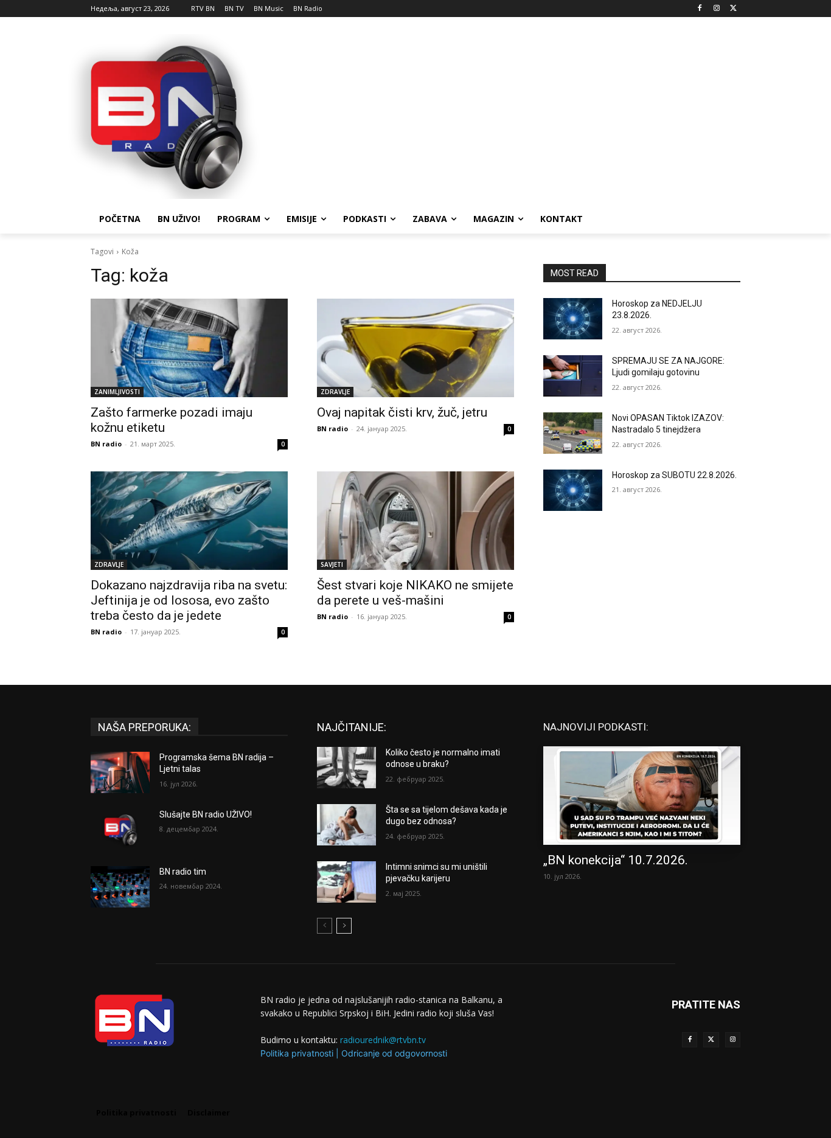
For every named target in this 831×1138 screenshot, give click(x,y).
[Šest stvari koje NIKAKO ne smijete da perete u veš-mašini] (415, 520)
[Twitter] (710, 1039)
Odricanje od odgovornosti (394, 1053)
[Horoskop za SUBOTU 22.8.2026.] (572, 490)
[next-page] (344, 926)
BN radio (106, 443)
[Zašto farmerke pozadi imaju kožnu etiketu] (189, 348)
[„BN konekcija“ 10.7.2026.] (641, 795)
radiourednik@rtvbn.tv (383, 1040)
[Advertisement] (506, 115)
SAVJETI (332, 564)
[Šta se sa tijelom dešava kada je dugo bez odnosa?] (346, 824)
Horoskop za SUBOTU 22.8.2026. (674, 475)
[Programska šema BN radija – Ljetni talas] (120, 772)
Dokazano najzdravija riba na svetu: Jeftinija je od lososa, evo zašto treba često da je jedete (189, 600)
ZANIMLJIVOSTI (117, 391)
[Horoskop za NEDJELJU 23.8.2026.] (572, 318)
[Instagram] (716, 9)
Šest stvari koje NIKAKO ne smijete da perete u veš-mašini (415, 593)
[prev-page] (324, 926)
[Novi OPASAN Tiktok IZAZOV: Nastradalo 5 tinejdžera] (572, 433)
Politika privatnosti (296, 1053)
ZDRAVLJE (335, 391)
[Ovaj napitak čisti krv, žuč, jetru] (415, 348)
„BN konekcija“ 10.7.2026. (615, 860)
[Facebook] (700, 9)
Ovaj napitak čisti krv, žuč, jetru (402, 412)
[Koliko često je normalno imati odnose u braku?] (346, 767)
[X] (733, 9)
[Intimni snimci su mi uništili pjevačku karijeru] (346, 882)
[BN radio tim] (120, 886)
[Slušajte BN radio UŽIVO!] (120, 829)
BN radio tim (182, 871)
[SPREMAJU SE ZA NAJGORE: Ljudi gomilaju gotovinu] (572, 376)
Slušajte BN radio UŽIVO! (205, 814)
